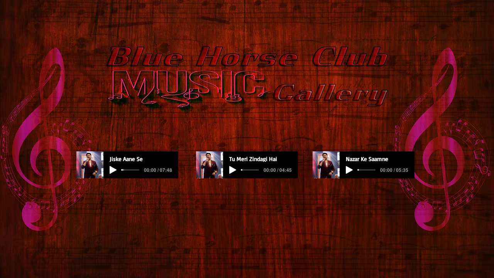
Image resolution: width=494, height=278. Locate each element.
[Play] (113, 170)
